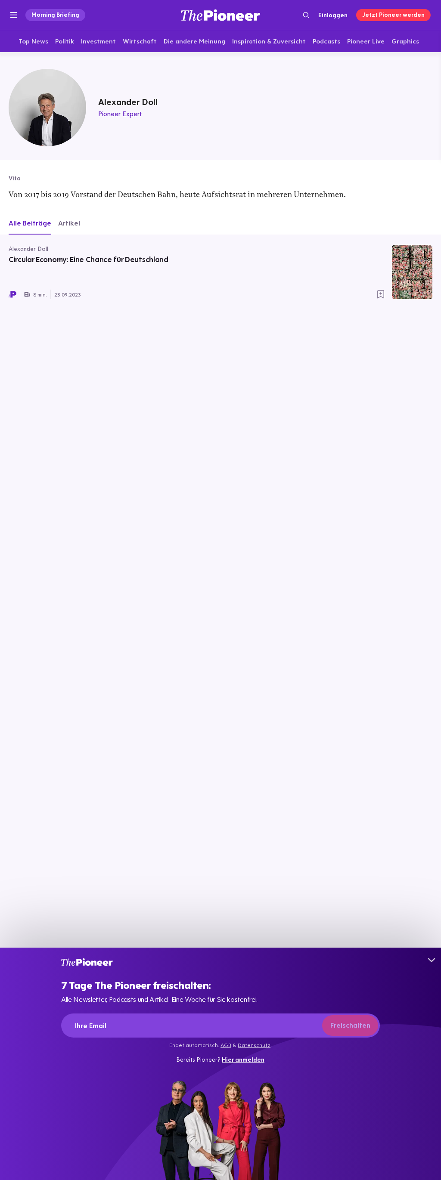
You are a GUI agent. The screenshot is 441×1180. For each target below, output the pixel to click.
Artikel (69, 223)
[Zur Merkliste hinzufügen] (380, 294)
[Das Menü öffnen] (13, 15)
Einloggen (333, 15)
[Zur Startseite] (220, 15)
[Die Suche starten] (306, 15)
